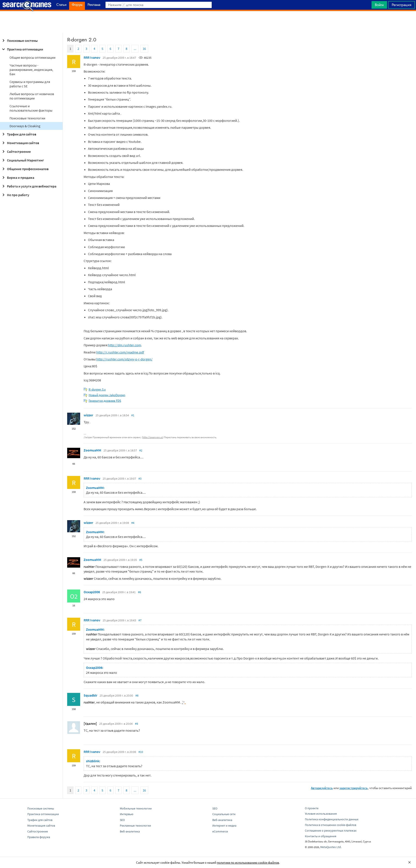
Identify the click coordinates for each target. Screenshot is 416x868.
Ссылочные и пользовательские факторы (31, 108)
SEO (122, 820)
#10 (140, 752)
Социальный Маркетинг (25, 160)
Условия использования (321, 814)
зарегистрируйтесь (353, 788)
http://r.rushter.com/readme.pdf (120, 352)
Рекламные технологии (135, 825)
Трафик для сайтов (21, 134)
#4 (132, 523)
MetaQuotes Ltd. (330, 847)
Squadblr (90, 695)
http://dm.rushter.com (124, 345)
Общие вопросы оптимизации (32, 57)
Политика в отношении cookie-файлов (330, 825)
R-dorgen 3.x (97, 389)
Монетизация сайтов (23, 143)
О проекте (311, 808)
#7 (139, 620)
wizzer (88, 415)
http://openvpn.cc (153, 437)
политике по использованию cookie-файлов (248, 862)
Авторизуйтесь (322, 788)
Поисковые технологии (27, 118)
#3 (139, 478)
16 (144, 49)
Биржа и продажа (20, 177)
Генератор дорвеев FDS (105, 401)
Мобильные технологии (136, 808)
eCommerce (220, 831)
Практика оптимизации (25, 49)
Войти (379, 4)
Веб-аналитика (130, 831)
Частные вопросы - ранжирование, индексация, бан (31, 69)
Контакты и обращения (320, 836)
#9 (136, 724)
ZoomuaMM (92, 450)
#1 (132, 415)
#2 (140, 450)
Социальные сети (224, 814)
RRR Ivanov (92, 57)
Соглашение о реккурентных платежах (330, 830)
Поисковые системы (22, 40)
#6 (139, 592)
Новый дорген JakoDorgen (107, 395)
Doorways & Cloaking (25, 126)
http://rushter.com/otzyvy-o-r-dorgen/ (124, 359)
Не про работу (18, 195)
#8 (136, 695)
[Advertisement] (208, 22)
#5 (140, 560)
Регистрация (401, 4)
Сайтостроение (19, 151)
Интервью (126, 814)
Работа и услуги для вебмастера (31, 186)
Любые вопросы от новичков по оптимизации (32, 96)
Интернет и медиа (224, 825)
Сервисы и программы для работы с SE (30, 84)
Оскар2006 (92, 592)
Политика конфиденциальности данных (331, 819)
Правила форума (38, 837)
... (135, 49)
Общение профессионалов (28, 169)
